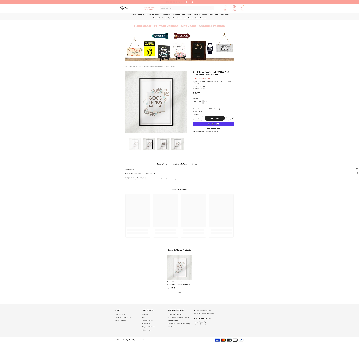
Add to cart (214, 118)
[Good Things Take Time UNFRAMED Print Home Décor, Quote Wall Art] (179, 267)
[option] (179, 46)
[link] (234, 8)
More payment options (213, 128)
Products (132, 66)
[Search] (187, 8)
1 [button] (178, 57)
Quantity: (196, 114)
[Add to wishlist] (228, 118)
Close (233, 2)
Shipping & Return (179, 164)
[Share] (232, 118)
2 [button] (180, 57)
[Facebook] (196, 323)
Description (162, 164)
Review (195, 164)
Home (126, 66)
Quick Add (177, 293)
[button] (137, 47)
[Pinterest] (205, 323)
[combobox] (184, 8)
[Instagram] (200, 323)
